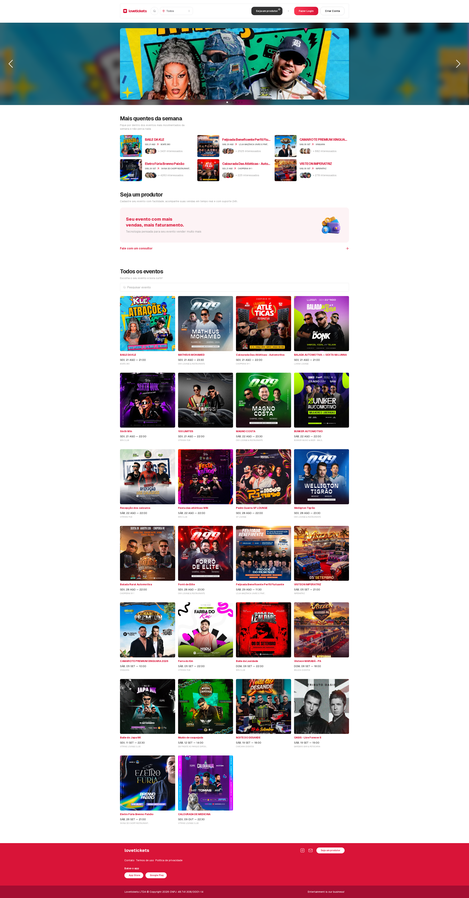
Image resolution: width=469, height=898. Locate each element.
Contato (129, 860)
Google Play (157, 875)
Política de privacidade (168, 860)
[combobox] (176, 11)
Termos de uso (145, 860)
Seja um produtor (330, 850)
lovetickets (138, 11)
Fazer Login (306, 11)
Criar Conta (332, 11)
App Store (134, 875)
